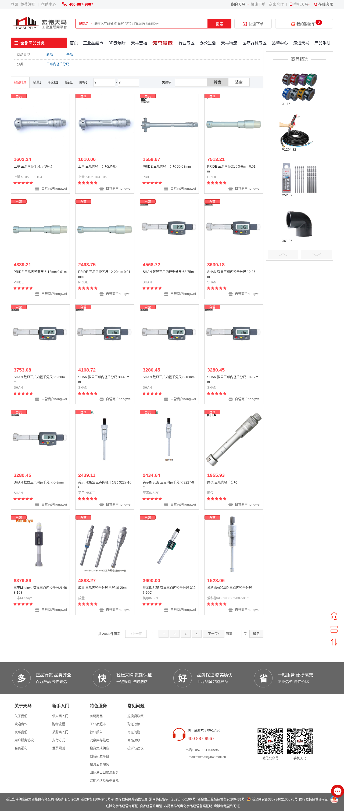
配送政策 (133, 724)
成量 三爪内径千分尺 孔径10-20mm (103, 588)
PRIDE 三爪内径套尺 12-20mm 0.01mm (104, 274)
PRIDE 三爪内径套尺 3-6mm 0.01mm (232, 169)
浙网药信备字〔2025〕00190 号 (172, 799)
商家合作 (276, 4)
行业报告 (96, 732)
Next (316, 254)
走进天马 (301, 43)
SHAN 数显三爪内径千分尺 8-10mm (169, 377)
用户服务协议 (24, 740)
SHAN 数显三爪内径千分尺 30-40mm (103, 379)
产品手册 (322, 43)
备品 (69, 55)
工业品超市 (93, 43)
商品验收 (133, 740)
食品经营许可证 (151, 806)
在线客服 (325, 4)
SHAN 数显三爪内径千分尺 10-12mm (232, 379)
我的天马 (237, 4)
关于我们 (21, 716)
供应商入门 (60, 716)
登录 (15, 4)
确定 (256, 634)
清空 (239, 82)
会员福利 (21, 748)
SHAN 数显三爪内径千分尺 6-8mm (39, 482)
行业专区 (186, 43)
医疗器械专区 (254, 43)
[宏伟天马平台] (40, 23)
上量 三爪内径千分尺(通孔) (33, 166)
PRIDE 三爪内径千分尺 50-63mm (167, 166)
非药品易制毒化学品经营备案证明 (188, 806)
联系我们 (21, 732)
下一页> (214, 634)
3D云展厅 (117, 43)
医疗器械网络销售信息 (131, 799)
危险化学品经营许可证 (122, 806)
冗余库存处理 (99, 740)
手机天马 (300, 4)
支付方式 (58, 740)
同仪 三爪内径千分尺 (222, 482)
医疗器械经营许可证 (313, 799)
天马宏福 (139, 43)
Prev (283, 254)
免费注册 (29, 4)
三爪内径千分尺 (57, 64)
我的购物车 (305, 24)
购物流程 (58, 724)
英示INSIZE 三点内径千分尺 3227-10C (104, 485)
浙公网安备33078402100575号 (275, 799)
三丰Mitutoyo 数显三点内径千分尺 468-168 (40, 590)
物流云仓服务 (99, 764)
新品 (49, 55)
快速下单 (258, 4)
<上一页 (136, 634)
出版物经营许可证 (227, 806)
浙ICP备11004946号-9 (97, 799)
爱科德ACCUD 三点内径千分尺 (229, 588)
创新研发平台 (99, 756)
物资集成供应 (99, 748)
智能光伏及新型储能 (104, 781)
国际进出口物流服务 (104, 772)
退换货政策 (135, 716)
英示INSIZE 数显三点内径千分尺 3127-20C (169, 590)
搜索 (219, 24)
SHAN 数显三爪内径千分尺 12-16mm (232, 274)
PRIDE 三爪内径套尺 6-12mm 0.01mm (40, 274)
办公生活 (208, 43)
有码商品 (96, 716)
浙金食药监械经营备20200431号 (221, 799)
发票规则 (58, 748)
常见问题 (133, 732)
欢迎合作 (21, 724)
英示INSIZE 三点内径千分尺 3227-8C (168, 485)
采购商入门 (60, 732)
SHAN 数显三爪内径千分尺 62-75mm (168, 274)
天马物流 (229, 43)
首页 (74, 43)
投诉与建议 (135, 748)
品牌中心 (280, 43)
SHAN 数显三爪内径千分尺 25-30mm (39, 379)
